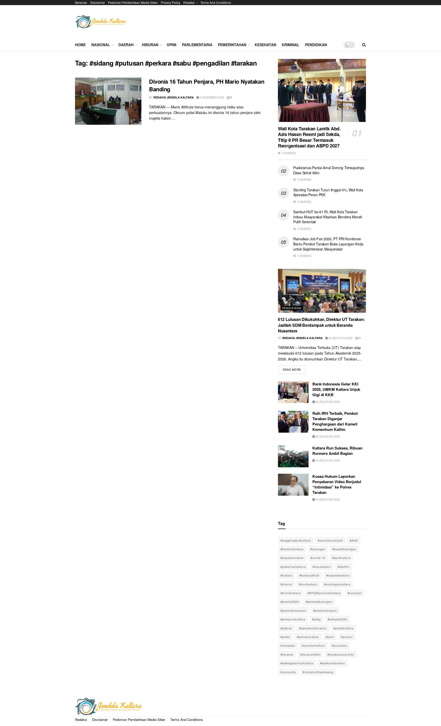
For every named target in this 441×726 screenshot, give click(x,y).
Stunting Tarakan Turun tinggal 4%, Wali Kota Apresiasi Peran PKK (328, 192)
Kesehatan (265, 44)
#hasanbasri (322, 567)
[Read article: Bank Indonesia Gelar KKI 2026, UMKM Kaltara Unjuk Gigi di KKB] (293, 392)
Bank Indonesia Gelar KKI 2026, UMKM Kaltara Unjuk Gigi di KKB (336, 389)
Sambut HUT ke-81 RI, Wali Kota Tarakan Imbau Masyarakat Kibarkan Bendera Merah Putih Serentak (327, 216)
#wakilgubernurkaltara (296, 663)
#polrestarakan (308, 637)
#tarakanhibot (310, 654)
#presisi (347, 637)
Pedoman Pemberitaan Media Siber (133, 2)
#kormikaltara (290, 593)
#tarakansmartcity (340, 654)
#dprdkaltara (341, 558)
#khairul (286, 584)
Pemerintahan (232, 44)
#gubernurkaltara (293, 567)
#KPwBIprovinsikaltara (324, 593)
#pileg (316, 619)
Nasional (100, 44)
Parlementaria (197, 44)
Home (80, 44)
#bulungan (317, 549)
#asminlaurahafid (330, 540)
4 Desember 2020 (211, 97)
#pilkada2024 (337, 619)
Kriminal (290, 44)
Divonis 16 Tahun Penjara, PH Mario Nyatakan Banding (206, 85)
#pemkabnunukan (293, 610)
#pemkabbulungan (319, 601)
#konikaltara (308, 584)
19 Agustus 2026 (327, 460)
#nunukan (355, 593)
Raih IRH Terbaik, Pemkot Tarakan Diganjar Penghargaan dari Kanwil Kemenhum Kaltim (335, 421)
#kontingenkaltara (337, 584)
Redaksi (189, 2)
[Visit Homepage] (100, 22)
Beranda (81, 2)
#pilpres (286, 628)
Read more (294, 368)
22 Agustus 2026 (340, 338)
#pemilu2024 (289, 601)
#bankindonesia (291, 549)
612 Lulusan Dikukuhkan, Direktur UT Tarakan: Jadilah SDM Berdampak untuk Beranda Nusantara (321, 325)
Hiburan (150, 44)
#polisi (285, 637)
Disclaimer (97, 2)
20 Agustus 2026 (327, 436)
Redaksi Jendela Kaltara (173, 97)
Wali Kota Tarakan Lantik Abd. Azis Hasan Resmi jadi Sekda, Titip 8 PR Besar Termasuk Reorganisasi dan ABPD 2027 (309, 137)
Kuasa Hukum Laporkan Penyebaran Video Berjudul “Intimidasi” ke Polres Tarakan (336, 484)
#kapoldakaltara (338, 575)
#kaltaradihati (309, 575)
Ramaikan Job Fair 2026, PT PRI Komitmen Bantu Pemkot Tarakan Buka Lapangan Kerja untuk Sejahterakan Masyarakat (328, 243)
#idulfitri (343, 567)
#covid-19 (318, 558)
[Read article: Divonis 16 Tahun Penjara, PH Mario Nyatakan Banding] (108, 101)
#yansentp (288, 672)
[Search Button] (364, 44)
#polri (330, 637)
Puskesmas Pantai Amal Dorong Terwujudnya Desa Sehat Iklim (328, 170)
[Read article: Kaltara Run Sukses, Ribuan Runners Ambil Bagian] (293, 456)
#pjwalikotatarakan (313, 628)
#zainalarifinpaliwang (318, 672)
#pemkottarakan (325, 610)
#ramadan (287, 645)
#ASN (354, 540)
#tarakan (286, 654)
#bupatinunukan (292, 558)
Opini (171, 44)
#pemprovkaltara (292, 619)
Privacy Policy (170, 2)
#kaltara (286, 575)
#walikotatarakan (332, 663)
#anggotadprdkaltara (295, 540)
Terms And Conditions (215, 2)
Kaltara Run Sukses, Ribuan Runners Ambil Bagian (337, 450)
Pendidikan (316, 44)
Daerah (125, 44)
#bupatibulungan (344, 549)
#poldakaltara (343, 628)
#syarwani (339, 645)
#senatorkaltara (313, 645)
